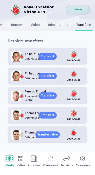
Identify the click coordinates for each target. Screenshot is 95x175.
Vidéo (35, 25)
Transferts (83, 25)
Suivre (78, 9)
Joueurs (17, 25)
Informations (58, 25)
